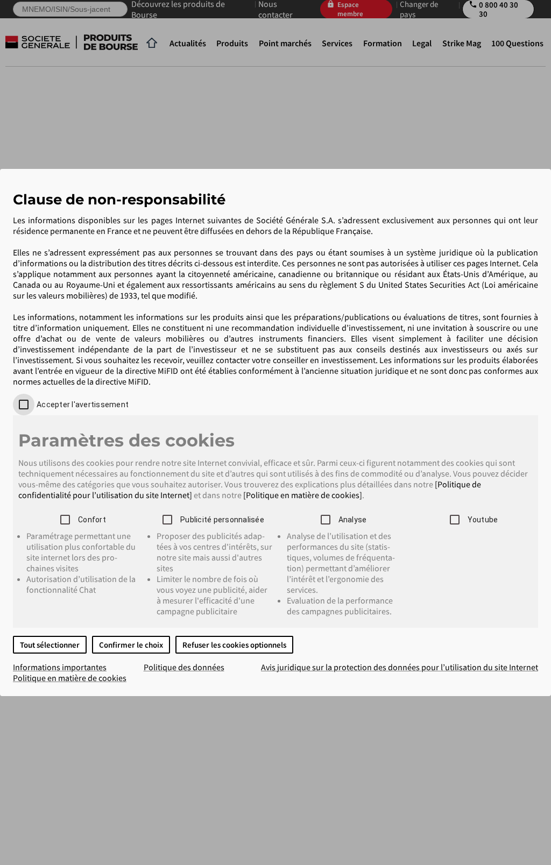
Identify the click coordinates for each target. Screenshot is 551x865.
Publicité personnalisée (222, 519)
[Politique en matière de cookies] (302, 495)
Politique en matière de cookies (69, 677)
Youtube (483, 519)
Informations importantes (60, 667)
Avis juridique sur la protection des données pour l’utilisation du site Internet (399, 667)
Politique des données (184, 667)
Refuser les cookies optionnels (234, 645)
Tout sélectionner (50, 645)
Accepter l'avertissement (83, 404)
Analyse (352, 519)
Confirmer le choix (131, 645)
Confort (92, 519)
